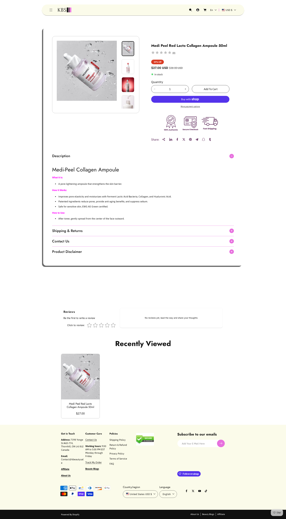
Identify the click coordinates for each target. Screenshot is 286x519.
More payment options (190, 106)
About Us (195, 514)
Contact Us (91, 439)
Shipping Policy (117, 439)
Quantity (157, 82)
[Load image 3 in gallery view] (128, 84)
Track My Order (93, 462)
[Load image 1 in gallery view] (128, 48)
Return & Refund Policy (118, 447)
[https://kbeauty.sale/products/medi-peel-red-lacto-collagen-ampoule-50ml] (170, 139)
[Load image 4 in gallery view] (128, 102)
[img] (161, 53)
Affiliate (221, 514)
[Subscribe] (221, 443)
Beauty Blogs (208, 514)
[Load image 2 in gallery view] (128, 66)
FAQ (111, 463)
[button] (51, 10)
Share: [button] (155, 139)
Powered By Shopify (70, 514)
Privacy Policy (116, 453)
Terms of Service (118, 458)
